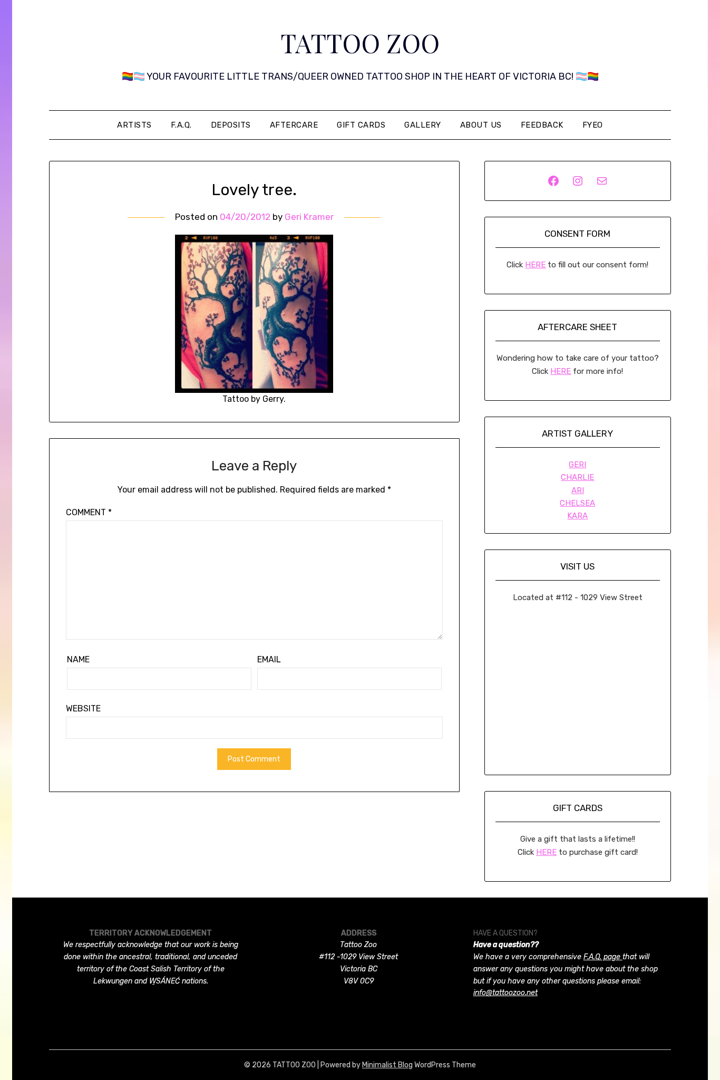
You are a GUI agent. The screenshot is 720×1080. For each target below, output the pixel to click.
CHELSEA (577, 503)
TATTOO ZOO (360, 43)
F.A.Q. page (602, 956)
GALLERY (422, 125)
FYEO (592, 125)
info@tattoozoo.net (505, 992)
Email (269, 659)
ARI (577, 490)
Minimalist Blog (387, 1064)
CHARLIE (577, 477)
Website (83, 708)
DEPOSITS (231, 125)
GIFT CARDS (361, 125)
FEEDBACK (542, 125)
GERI (577, 464)
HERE (535, 264)
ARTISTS (134, 125)
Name (78, 659)
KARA (577, 515)
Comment (89, 512)
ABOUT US (481, 125)
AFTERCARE (294, 125)
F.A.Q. (181, 125)
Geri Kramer (309, 216)
